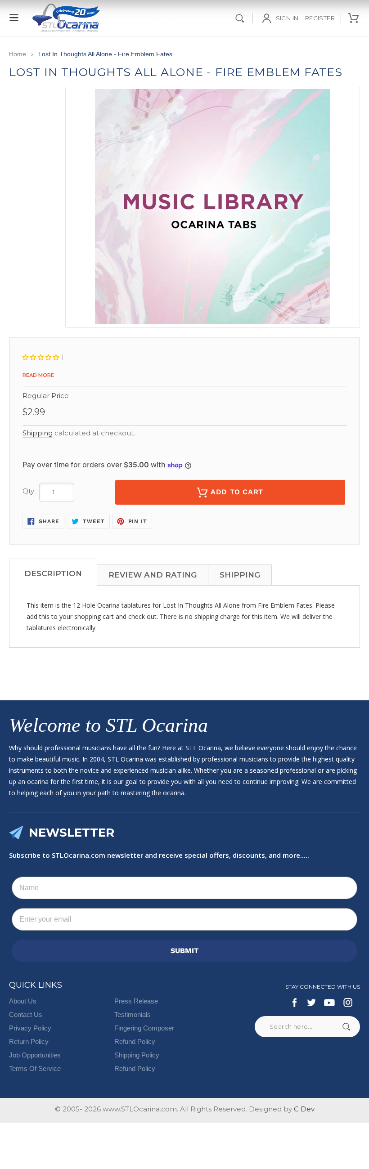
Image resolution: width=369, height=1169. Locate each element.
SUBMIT (184, 950)
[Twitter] (311, 1002)
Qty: (29, 491)
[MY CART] (354, 18)
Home (17, 54)
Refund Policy (134, 1041)
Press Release (136, 1001)
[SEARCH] (239, 18)
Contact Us (25, 1014)
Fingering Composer (144, 1028)
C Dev (304, 1109)
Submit (346, 1026)
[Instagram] (347, 1002)
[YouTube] (329, 1002)
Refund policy (134, 1068)
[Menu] (14, 12)
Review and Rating (152, 574)
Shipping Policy (136, 1055)
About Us (22, 1001)
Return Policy (29, 1041)
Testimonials (132, 1014)
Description (53, 573)
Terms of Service (35, 1068)
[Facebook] (294, 1002)
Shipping (37, 433)
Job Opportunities (35, 1055)
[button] (42, 357)
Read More (38, 375)
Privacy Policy (30, 1028)
